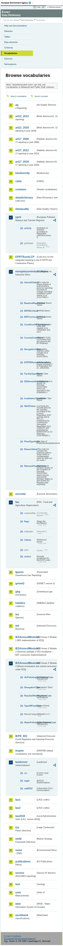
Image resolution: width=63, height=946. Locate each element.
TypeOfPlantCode (30, 706)
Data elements (11, 42)
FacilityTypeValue (30, 374)
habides (20, 603)
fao (17, 502)
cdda (18, 181)
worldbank (21, 915)
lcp (17, 827)
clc (25, 773)
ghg (17, 591)
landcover (21, 762)
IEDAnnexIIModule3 (25, 648)
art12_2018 (22, 127)
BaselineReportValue (30, 303)
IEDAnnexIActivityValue (30, 381)
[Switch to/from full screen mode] (44, 7)
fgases (19, 572)
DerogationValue (30, 349)
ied (17, 625)
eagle (27, 781)
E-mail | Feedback (12, 936)
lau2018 (20, 816)
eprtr (18, 217)
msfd (18, 838)
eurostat (20, 494)
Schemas (8, 47)
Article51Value (30, 282)
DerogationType (30, 687)
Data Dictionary (27, 20)
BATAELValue (30, 311)
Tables (7, 37)
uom (18, 892)
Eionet (16, 20)
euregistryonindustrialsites (25, 271)
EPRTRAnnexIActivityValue (30, 362)
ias (17, 614)
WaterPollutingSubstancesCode (30, 722)
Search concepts (41, 96)
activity (27, 228)
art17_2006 (22, 139)
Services (8, 59)
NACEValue (30, 406)
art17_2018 (22, 161)
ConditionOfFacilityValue (30, 324)
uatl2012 (28, 788)
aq (16, 104)
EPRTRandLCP (24, 256)
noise (18, 850)
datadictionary (24, 197)
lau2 (18, 807)
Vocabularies (10, 53)
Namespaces (10, 64)
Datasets (8, 31)
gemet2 (19, 583)
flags (26, 521)
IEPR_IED (21, 736)
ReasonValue (30, 449)
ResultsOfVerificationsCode (30, 696)
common (20, 189)
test (17, 884)
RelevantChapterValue (30, 466)
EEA (17, 2)
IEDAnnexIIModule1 (25, 637)
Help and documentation (15, 26)
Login (38, 7)
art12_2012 (22, 116)
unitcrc (27, 556)
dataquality (22, 209)
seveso (19, 873)
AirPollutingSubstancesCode (30, 677)
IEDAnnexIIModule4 (25, 663)
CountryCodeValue (30, 338)
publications (23, 861)
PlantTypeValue (30, 441)
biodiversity (22, 173)
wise (18, 903)
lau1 (18, 799)
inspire (19, 750)
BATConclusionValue (30, 317)
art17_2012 (22, 150)
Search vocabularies (18, 96)
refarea (27, 540)
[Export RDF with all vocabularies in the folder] (54, 220)
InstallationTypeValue (30, 398)
